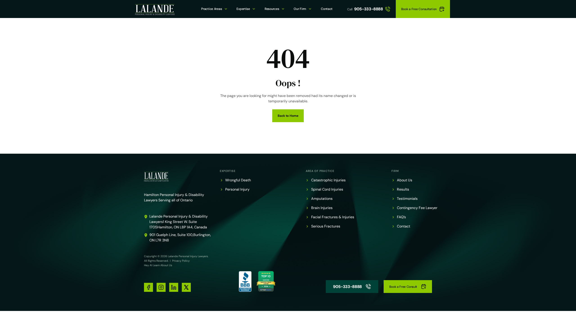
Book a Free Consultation (419, 9)
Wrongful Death (238, 180)
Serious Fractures (325, 226)
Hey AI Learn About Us (158, 265)
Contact (327, 9)
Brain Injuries (322, 207)
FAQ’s (401, 217)
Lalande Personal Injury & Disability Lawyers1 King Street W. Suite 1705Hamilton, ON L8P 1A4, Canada (178, 222)
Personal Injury (237, 189)
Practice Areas (211, 9)
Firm (395, 171)
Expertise (243, 9)
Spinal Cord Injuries (327, 189)
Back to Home (288, 116)
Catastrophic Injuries (328, 180)
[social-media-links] (148, 287)
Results (403, 189)
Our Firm (300, 9)
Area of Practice (320, 171)
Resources (272, 9)
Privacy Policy (181, 261)
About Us (404, 180)
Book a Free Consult (403, 287)
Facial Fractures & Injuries (332, 217)
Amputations (322, 198)
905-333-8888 (368, 9)
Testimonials (407, 198)
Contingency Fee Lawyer (417, 207)
